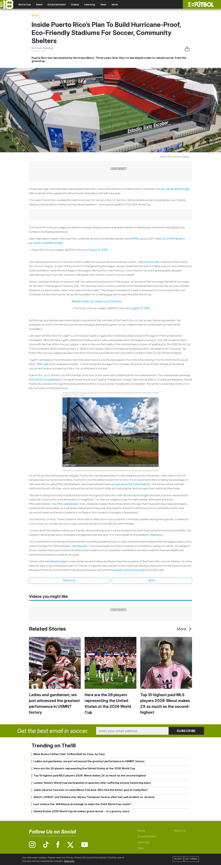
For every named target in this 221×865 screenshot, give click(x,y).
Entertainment (57, 4)
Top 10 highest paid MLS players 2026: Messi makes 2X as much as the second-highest (89, 775)
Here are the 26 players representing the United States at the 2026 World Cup (84, 768)
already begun (58, 561)
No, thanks (191, 859)
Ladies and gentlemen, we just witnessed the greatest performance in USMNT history (89, 761)
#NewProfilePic (80, 301)
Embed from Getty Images (73, 395)
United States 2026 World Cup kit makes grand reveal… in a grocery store (81, 811)
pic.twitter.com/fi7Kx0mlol (106, 301)
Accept (178, 859)
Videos (75, 4)
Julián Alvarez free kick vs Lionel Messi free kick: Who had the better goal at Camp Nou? (90, 790)
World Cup (24, 4)
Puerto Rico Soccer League (174, 156)
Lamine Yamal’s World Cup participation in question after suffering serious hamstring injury (92, 782)
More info (69, 860)
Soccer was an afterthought (173, 189)
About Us (180, 830)
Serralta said (79, 546)
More (115, 4)
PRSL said (42, 364)
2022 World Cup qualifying (44, 379)
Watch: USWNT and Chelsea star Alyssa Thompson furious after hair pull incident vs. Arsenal (93, 797)
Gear (103, 4)
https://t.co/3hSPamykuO (170, 238)
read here (156, 535)
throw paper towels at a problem (127, 570)
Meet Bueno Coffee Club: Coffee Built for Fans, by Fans (69, 754)
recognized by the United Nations (130, 484)
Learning (89, 4)
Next (152, 581)
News (39, 4)
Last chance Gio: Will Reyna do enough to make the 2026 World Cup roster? (82, 804)
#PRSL (135, 238)
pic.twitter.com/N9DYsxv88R (46, 243)
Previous (69, 581)
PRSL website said (67, 504)
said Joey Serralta (148, 262)
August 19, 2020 (98, 250)
